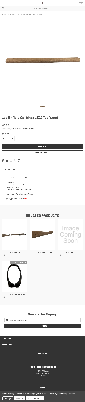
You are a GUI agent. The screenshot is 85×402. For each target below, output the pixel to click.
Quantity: (5, 134)
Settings (7, 398)
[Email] (7, 160)
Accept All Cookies (35, 398)
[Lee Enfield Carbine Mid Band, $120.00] (14, 276)
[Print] (11, 160)
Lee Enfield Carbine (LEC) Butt (42, 253)
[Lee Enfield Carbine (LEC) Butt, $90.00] (42, 234)
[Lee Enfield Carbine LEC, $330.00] (14, 234)
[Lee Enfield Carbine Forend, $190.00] (70, 234)
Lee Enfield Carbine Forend (68, 253)
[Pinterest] (19, 160)
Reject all (19, 398)
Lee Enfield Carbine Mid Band (13, 295)
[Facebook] (3, 160)
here (25, 199)
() (82, 3)
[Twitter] (15, 160)
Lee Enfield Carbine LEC (11, 253)
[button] (28, 129)
